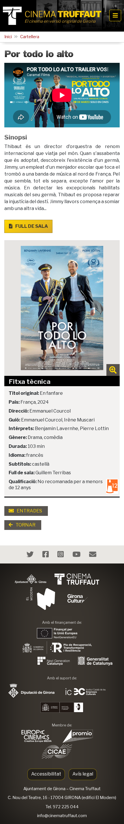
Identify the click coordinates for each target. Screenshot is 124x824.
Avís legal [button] (82, 774)
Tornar (25, 525)
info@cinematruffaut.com (62, 815)
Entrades (29, 511)
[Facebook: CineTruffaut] (46, 555)
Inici (8, 36)
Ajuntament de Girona (44, 788)
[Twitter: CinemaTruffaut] (31, 555)
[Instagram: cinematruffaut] (61, 555)
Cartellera (29, 36)
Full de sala (31, 226)
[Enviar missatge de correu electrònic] (93, 555)
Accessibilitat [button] (46, 774)
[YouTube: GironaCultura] (77, 555)
